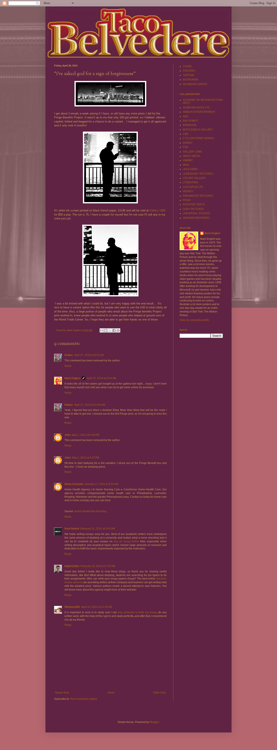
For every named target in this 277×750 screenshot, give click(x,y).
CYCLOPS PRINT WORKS (198, 138)
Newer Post (62, 692)
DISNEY (188, 142)
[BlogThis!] (106, 330)
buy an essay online (126, 541)
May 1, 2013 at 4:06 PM (85, 434)
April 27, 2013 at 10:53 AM (89, 404)
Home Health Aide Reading (90, 511)
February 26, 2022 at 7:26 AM (98, 566)
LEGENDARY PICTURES (198, 173)
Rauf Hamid (71, 528)
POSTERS (189, 70)
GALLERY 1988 (192, 151)
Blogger (154, 722)
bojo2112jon (71, 566)
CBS (185, 133)
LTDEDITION (190, 182)
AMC (186, 116)
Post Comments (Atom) (83, 698)
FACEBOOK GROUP (195, 84)
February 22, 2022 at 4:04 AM (97, 528)
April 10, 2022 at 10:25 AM (96, 606)
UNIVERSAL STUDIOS (196, 213)
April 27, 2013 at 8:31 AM (89, 355)
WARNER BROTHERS (196, 217)
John (67, 434)
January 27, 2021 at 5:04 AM (101, 484)
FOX (185, 147)
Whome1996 (72, 606)
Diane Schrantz (73, 484)
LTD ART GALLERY (194, 178)
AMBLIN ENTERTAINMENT (199, 111)
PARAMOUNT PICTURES (198, 195)
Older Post (159, 692)
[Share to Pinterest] (118, 330)
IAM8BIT (188, 160)
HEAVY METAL (192, 156)
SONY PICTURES (193, 209)
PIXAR (187, 200)
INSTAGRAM (190, 79)
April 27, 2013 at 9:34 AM (101, 378)
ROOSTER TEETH (194, 204)
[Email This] (102, 330)
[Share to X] (110, 330)
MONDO (188, 191)
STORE (187, 66)
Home (111, 692)
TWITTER (188, 75)
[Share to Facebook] (114, 330)
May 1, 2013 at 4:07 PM (85, 457)
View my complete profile (194, 320)
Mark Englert (72, 378)
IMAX (186, 164)
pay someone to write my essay (137, 612)
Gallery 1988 (157, 210)
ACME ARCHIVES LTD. (196, 107)
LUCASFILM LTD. (193, 186)
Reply (67, 365)
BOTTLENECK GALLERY (198, 129)
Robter (68, 355)
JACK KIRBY (190, 169)
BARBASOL (190, 125)
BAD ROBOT (190, 120)
